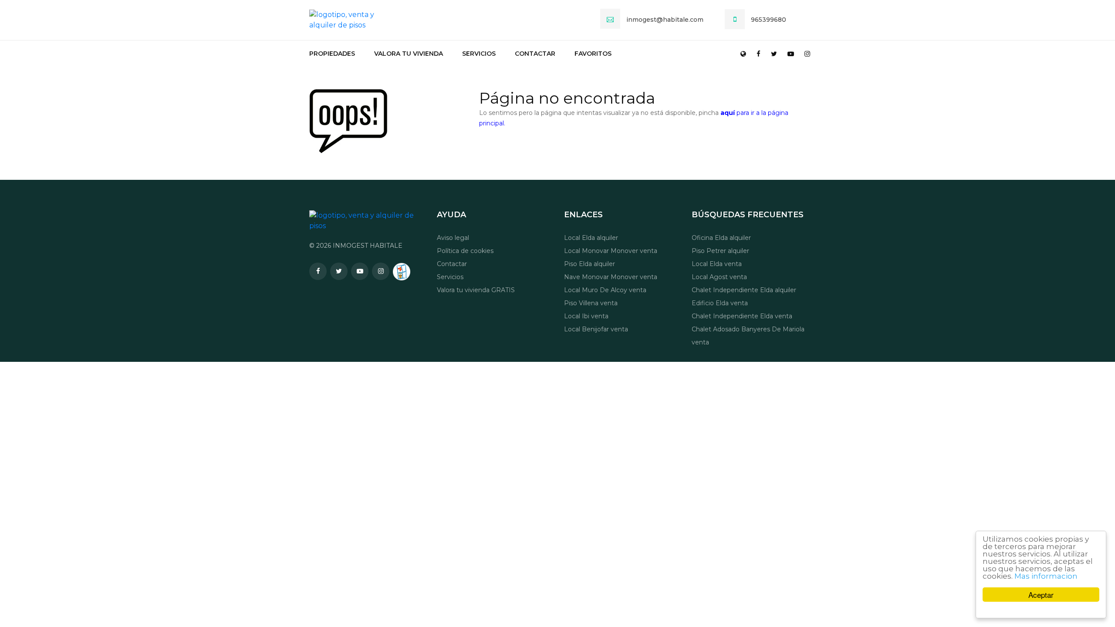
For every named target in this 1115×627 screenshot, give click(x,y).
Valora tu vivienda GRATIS (476, 290)
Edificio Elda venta (720, 303)
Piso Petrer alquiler (720, 251)
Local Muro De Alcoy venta (605, 290)
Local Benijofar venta (596, 329)
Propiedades (332, 53)
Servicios (479, 53)
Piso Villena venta (591, 303)
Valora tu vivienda (408, 53)
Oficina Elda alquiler (721, 238)
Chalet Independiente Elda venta (742, 316)
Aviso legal (453, 238)
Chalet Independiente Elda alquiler (744, 290)
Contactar (535, 53)
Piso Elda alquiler (589, 264)
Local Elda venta (717, 264)
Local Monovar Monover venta (610, 251)
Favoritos (593, 53)
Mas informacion (1046, 576)
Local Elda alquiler (591, 238)
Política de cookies (465, 251)
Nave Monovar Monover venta (610, 277)
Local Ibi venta (586, 316)
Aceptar (1041, 594)
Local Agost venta (719, 277)
